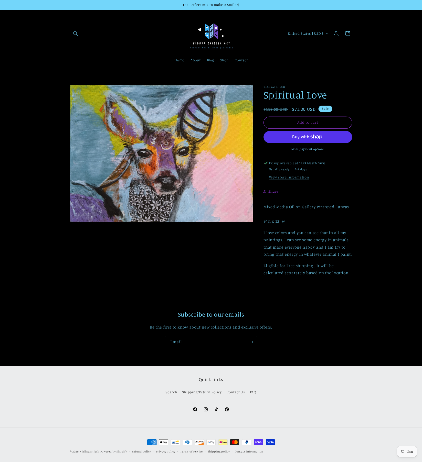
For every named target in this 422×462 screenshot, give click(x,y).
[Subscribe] (251, 342)
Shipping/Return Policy (202, 392)
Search (171, 392)
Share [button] (273, 191)
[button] (75, 33)
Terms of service (191, 451)
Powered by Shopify (113, 451)
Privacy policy (165, 451)
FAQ (253, 392)
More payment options (308, 149)
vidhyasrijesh (89, 451)
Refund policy (141, 451)
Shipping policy (219, 451)
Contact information (249, 451)
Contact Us (236, 392)
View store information (289, 177)
